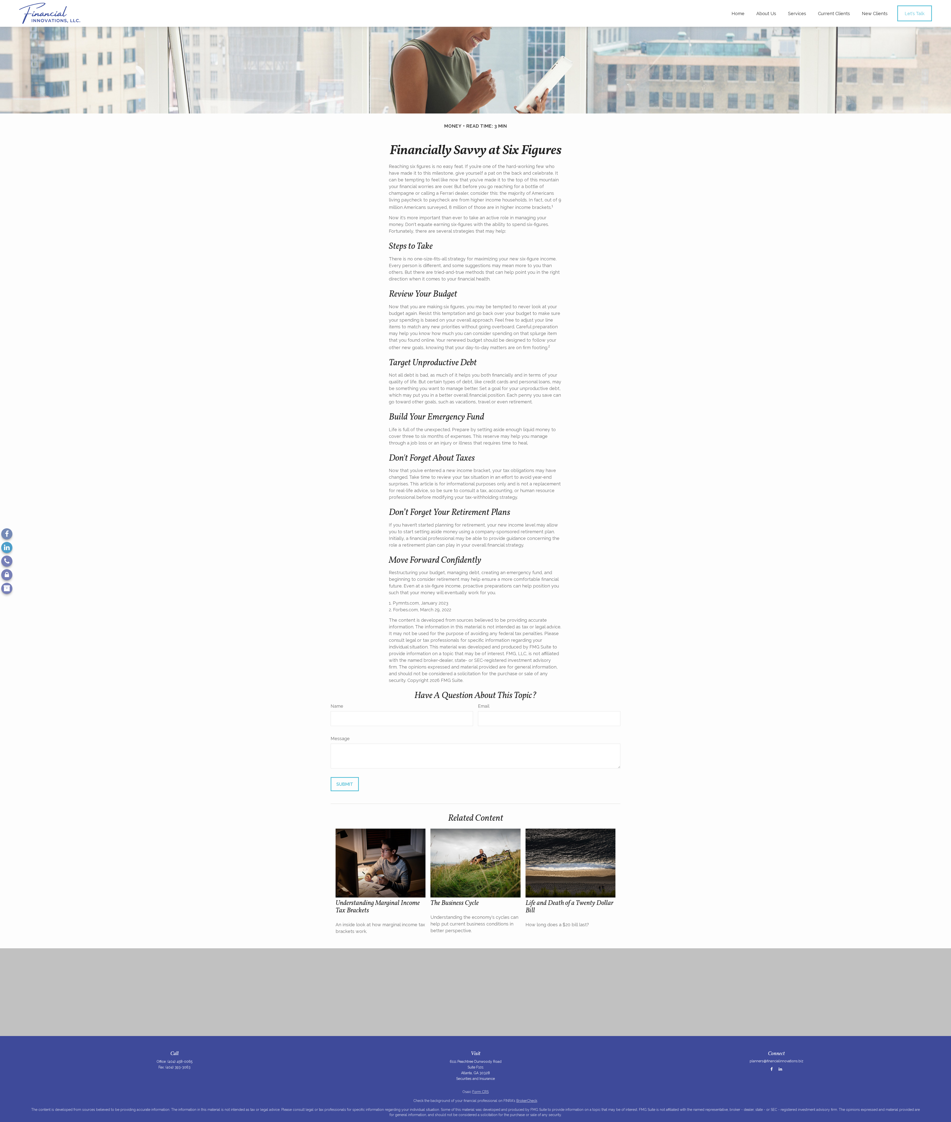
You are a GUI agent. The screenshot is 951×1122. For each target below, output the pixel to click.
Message (340, 738)
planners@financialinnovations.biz (776, 1061)
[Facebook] (6, 533)
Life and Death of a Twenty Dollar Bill (569, 906)
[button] (738, 13)
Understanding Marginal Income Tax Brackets (378, 906)
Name (337, 706)
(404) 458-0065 (179, 1062)
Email (483, 706)
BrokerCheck (526, 1101)
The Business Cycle (454, 903)
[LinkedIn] (6, 547)
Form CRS (480, 1092)
